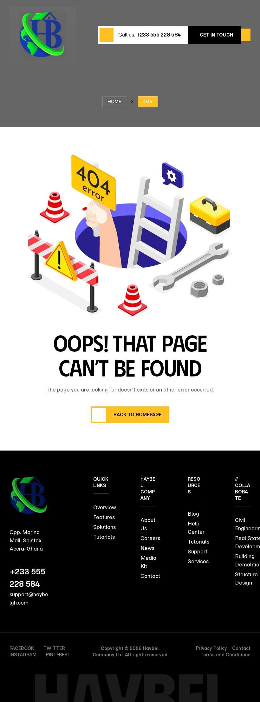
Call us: (149, 34)
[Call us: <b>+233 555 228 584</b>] (107, 35)
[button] (214, 35)
